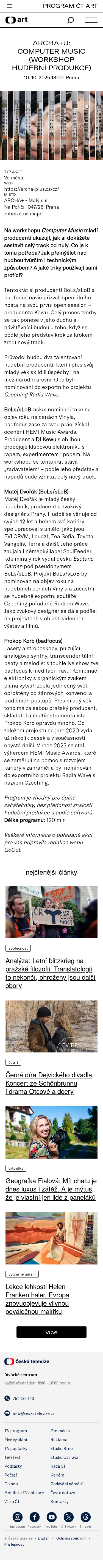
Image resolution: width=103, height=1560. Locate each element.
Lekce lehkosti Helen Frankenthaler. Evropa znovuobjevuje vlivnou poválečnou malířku (37, 1298)
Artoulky (16, 1168)
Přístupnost (14, 1544)
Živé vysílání (15, 1439)
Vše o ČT (12, 1501)
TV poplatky (15, 1448)
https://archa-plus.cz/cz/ (31, 189)
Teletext (12, 1457)
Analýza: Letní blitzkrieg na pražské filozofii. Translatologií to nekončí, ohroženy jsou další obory (50, 972)
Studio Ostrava (64, 1457)
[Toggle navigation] (9, 6)
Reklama (59, 1439)
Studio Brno (62, 1448)
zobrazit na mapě (23, 213)
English (43, 1538)
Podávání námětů (67, 1483)
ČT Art (13, 1062)
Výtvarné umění (22, 1274)
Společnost (18, 948)
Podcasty (13, 1466)
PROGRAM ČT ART (70, 5)
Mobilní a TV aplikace (24, 1492)
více (52, 1332)
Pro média (60, 1430)
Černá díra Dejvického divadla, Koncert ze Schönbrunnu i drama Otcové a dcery (49, 1082)
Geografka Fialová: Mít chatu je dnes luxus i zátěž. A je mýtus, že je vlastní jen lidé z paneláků (51, 1188)
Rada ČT (58, 1466)
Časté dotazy (63, 1492)
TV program (15, 1430)
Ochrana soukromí (71, 1538)
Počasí (10, 1475)
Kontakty (59, 1501)
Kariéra (57, 1475)
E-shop (11, 1483)
